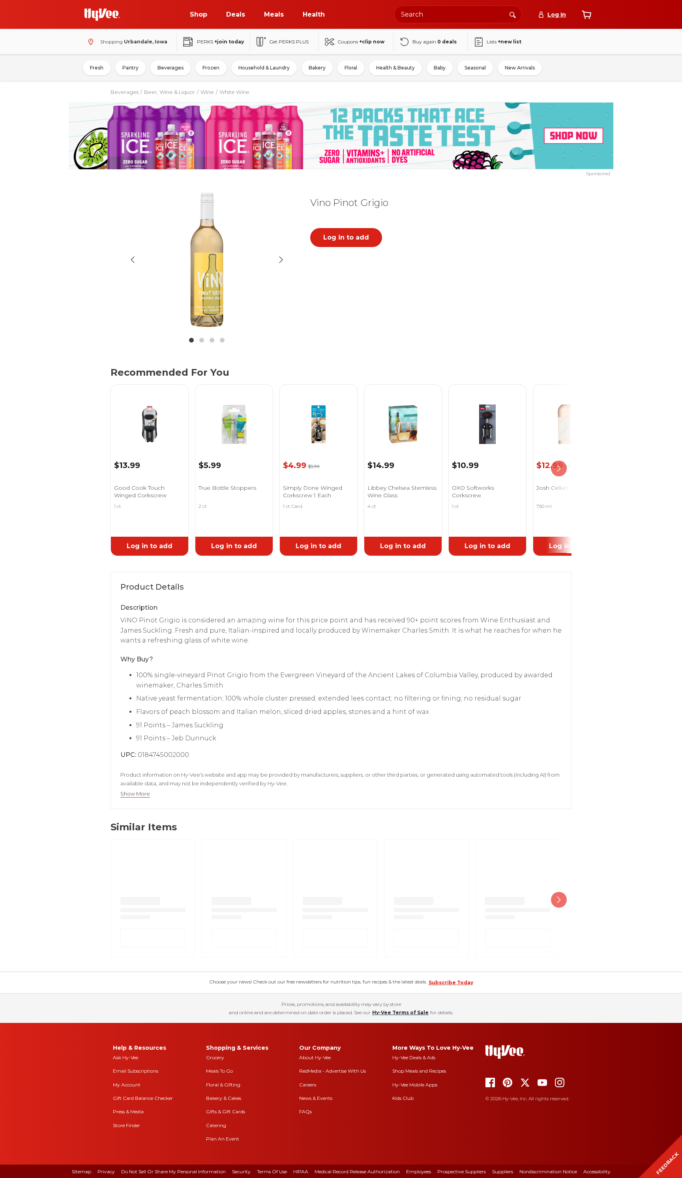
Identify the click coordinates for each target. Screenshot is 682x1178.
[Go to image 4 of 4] (222, 340)
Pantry (130, 68)
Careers (307, 1085)
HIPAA (300, 1171)
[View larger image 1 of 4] (206, 259)
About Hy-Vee (315, 1057)
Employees (418, 1171)
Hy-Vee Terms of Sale (400, 1012)
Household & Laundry (264, 68)
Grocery (215, 1057)
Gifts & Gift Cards (225, 1111)
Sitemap (81, 1171)
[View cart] (586, 14)
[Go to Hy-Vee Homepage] (102, 14)
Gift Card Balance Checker (143, 1098)
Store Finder (126, 1125)
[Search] (512, 14)
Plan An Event (222, 1139)
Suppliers (502, 1171)
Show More (135, 794)
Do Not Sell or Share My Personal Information (173, 1171)
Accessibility (597, 1171)
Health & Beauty (395, 68)
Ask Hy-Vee (125, 1057)
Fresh (96, 68)
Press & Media (128, 1111)
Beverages (170, 68)
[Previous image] (132, 259)
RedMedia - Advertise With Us (332, 1071)
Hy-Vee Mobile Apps (414, 1085)
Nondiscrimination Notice (548, 1171)
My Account (127, 1085)
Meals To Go (219, 1071)
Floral (351, 68)
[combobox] (458, 14)
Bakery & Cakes (223, 1098)
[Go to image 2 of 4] (202, 340)
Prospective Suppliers (461, 1171)
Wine (207, 92)
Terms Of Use (272, 1171)
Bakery (317, 68)
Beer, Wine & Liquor (169, 92)
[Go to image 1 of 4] (191, 340)
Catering (216, 1125)
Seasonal (475, 68)
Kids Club (403, 1098)
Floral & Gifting (223, 1085)
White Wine (234, 92)
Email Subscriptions (135, 1071)
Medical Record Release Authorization (357, 1171)
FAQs (305, 1111)
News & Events (315, 1098)
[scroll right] (559, 468)
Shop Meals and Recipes (419, 1071)
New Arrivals (520, 68)
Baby (440, 68)
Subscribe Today (451, 982)
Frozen (210, 68)
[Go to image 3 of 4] (212, 340)
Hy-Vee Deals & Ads (413, 1057)
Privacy (106, 1171)
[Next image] (281, 259)
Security (241, 1171)
